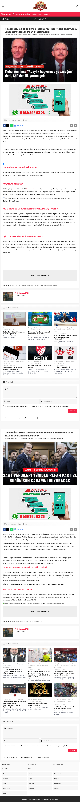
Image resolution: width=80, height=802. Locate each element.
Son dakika (16, 328)
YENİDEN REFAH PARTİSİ (35, 621)
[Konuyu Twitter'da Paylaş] (7, 125)
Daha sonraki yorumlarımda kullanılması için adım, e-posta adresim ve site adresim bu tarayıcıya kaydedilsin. (37, 406)
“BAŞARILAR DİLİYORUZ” (13, 184)
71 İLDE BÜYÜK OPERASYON (24, 14)
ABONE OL (20, 125)
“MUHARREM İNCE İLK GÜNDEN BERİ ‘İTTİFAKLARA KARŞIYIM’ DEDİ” (30, 209)
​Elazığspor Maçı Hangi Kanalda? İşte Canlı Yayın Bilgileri (39, 333)
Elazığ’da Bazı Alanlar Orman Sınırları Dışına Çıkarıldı (12, 368)
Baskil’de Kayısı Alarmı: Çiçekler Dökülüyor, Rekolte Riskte (64, 707)
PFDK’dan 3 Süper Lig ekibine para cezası (39, 366)
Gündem (13, 34)
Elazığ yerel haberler (34, 328)
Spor (46, 328)
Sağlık (4, 665)
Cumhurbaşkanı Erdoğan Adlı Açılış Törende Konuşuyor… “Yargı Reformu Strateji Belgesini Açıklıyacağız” (14, 704)
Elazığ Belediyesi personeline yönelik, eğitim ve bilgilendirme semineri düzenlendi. (64, 673)
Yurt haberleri (6, 363)
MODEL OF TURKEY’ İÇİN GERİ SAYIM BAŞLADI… (38, 704)
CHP (19, 285)
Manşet (10, 328)
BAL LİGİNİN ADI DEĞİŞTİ (62, 367)
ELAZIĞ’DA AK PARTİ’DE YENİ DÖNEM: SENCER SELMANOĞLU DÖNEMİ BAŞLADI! (13, 671)
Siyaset (9, 665)
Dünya (69, 328)
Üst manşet (73, 665)
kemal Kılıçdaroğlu (28, 285)
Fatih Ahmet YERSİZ (22, 293)
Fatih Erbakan (24, 621)
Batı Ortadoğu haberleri (60, 328)
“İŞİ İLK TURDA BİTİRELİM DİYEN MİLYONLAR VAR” (23, 236)
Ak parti (12, 621)
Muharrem (36, 285)
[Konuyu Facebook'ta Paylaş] (4, 125)
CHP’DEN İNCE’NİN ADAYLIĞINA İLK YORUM (20, 167)
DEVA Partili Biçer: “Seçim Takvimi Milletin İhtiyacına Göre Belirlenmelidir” (65, 337)
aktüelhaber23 (13, 285)
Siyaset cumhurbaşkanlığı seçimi (48, 285)
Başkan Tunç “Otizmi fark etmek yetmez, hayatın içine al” (13, 333)
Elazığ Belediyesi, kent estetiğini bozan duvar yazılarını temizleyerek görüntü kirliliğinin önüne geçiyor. (39, 674)
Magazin (30, 699)
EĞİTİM (55, 664)
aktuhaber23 (17, 621)
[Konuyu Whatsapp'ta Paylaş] (11, 125)
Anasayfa (7, 34)
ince (21, 285)
